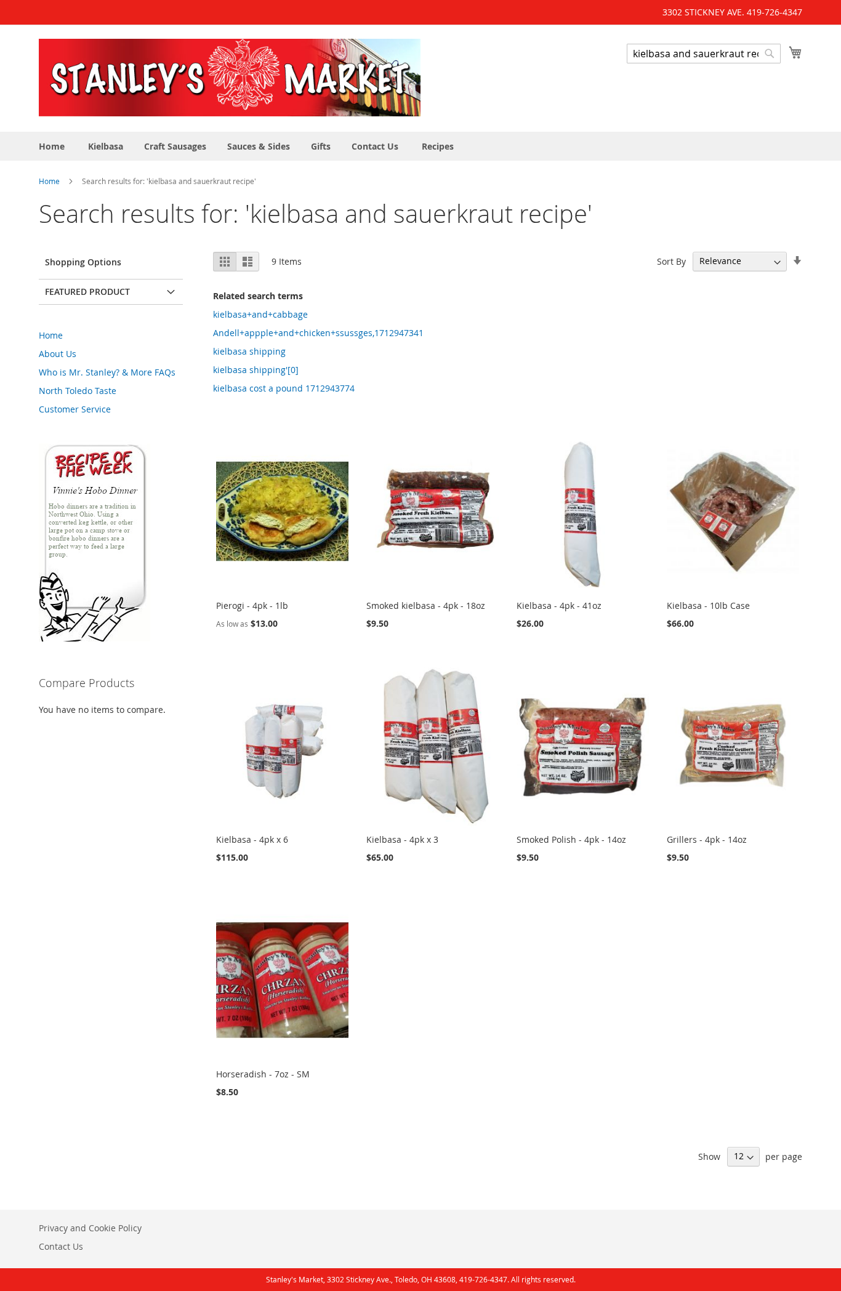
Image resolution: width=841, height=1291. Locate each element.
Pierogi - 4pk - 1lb (252, 605)
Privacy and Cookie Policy (90, 1228)
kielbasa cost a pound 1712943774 (284, 388)
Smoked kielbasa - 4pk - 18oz (425, 605)
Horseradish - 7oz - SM (263, 1074)
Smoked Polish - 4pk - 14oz (571, 839)
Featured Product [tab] (87, 291)
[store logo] (229, 77)
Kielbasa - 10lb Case (708, 605)
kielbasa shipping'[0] (256, 370)
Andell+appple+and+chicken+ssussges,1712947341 (318, 333)
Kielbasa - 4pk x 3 (402, 839)
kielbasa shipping (249, 351)
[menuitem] (51, 146)
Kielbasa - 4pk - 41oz (559, 605)
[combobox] (704, 53)
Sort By (671, 261)
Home (50, 181)
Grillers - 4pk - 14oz (707, 839)
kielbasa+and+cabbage (260, 314)
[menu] (420, 146)
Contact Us (61, 1246)
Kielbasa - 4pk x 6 (252, 839)
